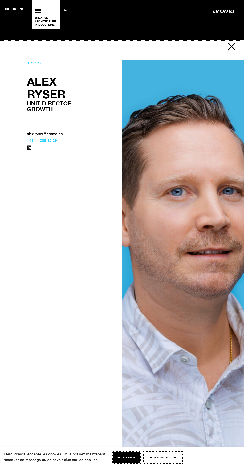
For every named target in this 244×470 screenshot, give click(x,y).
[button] (231, 46)
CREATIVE (41, 17)
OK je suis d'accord (163, 457)
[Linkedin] (29, 147)
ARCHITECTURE (45, 21)
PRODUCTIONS (45, 24)
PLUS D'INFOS (126, 457)
